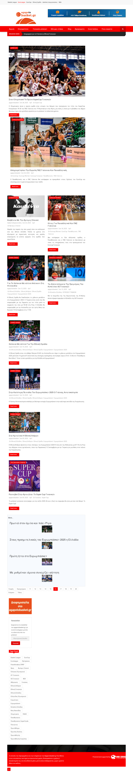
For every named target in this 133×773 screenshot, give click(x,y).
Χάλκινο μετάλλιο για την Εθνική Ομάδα (28, 344)
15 (50, 589)
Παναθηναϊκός (15, 717)
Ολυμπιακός (15, 714)
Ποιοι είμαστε (107, 29)
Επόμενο (11, 592)
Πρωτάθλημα (15, 728)
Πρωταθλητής (15, 735)
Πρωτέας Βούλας (16, 732)
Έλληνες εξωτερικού (18, 672)
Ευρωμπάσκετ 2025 (24, 294)
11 (30, 589)
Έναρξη (11, 589)
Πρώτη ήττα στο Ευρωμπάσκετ (28, 556)
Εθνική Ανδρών (26, 291)
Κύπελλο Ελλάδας (56, 292)
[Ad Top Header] (87, 13)
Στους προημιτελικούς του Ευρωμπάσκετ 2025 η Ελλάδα (44, 539)
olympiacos (26, 661)
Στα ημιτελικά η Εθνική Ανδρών (23, 435)
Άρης (12, 668)
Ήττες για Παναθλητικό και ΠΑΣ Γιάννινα (62, 224)
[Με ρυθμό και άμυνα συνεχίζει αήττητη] (47, 578)
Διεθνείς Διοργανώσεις (49, 2)
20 (76, 589)
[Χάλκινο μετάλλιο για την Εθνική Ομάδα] (47, 330)
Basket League (12, 2)
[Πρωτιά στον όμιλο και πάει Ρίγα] (47, 529)
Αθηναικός (14, 682)
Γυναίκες (38, 497)
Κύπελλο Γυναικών (56, 257)
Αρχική (11, 29)
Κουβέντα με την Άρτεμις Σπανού (23, 220)
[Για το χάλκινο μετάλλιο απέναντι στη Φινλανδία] (26, 267)
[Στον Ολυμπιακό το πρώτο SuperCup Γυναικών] (47, 71)
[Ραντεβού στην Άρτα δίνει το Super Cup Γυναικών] (47, 475)
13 (40, 589)
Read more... (14, 115)
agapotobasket (14, 102)
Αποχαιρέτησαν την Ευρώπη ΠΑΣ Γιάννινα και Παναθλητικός (38, 170)
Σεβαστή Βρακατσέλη (14, 223)
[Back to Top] (8, 769)
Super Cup (14, 48)
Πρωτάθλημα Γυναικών (18, 462)
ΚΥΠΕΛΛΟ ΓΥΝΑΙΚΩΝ (69, 292)
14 (45, 589)
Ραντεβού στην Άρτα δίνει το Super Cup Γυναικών (31, 494)
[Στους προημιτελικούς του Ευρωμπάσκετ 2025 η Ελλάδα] (47, 545)
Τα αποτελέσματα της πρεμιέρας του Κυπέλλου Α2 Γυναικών (65, 285)
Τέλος (20, 592)
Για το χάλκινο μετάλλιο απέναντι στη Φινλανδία (25, 284)
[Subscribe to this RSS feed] (83, 44)
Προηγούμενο (21, 589)
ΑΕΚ (24, 679)
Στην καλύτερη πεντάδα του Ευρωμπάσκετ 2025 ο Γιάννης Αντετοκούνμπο (43, 392)
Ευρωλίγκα (14, 700)
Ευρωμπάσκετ (12, 294)
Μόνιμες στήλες (57, 29)
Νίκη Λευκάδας (16, 710)
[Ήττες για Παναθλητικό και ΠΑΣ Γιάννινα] (66, 207)
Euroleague (14, 661)
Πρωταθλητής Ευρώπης (19, 739)
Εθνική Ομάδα (37, 2)
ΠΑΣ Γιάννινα (58, 176)
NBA (60, 2)
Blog (69, 29)
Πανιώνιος (14, 725)
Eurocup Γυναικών (37, 176)
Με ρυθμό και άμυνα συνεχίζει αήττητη (34, 572)
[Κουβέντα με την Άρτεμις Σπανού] (26, 206)
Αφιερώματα (79, 29)
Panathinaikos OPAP (17, 664)
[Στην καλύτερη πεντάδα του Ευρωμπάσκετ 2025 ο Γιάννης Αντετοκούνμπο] (47, 379)
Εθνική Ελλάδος (15, 291)
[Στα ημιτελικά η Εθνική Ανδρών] (47, 422)
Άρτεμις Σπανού (15, 226)
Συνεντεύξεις (93, 29)
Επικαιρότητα (23, 29)
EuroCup (28, 2)
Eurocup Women (17, 119)
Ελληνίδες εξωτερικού (18, 696)
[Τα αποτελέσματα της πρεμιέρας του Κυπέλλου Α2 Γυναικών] (66, 268)
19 (71, 589)
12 (35, 589)
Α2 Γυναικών (15, 679)
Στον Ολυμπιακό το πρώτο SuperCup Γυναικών (30, 99)
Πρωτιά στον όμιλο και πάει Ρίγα (30, 523)
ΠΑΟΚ (25, 714)
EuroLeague (21, 2)
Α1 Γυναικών (15, 675)
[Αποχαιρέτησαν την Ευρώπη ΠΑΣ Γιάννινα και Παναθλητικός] (47, 142)
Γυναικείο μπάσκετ (40, 29)
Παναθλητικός (48, 176)
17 (61, 589)
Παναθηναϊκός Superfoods (19, 721)
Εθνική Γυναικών (16, 689)
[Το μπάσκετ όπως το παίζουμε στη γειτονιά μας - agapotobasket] (26, 17)
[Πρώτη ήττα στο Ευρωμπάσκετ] (47, 562)
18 (66, 589)
